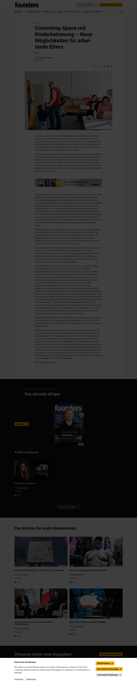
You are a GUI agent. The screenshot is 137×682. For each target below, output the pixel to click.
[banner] (68, 341)
